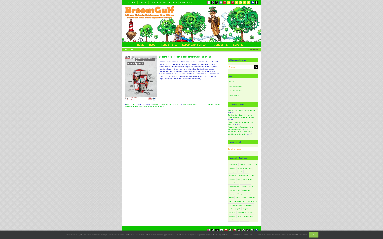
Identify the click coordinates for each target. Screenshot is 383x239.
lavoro (244, 197)
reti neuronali (242, 212)
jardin (238, 197)
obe (230, 201)
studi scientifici (248, 216)
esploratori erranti (234, 190)
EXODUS (156, 104)
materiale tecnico (151, 106)
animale (242, 164)
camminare (192, 104)
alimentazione (233, 164)
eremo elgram (245, 183)
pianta (231, 209)
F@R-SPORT (164, 104)
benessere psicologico (244, 168)
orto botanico (252, 201)
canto (240, 172)
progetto (237, 209)
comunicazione (243, 175)
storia (239, 216)
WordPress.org (234, 95)
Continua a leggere (214, 104)
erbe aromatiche (248, 179)
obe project (237, 201)
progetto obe (247, 209)
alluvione (186, 104)
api (256, 164)
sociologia (232, 216)
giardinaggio (246, 190)
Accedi (231, 82)
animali (250, 164)
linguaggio (252, 197)
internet (231, 197)
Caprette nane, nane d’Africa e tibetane (241, 110)
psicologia (232, 212)
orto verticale (248, 205)
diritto (252, 175)
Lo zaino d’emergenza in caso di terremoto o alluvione (185, 57)
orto (244, 201)
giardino (231, 194)
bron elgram (232, 172)
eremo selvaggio (234, 186)
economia (232, 179)
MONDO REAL (174, 104)
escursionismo (141, 106)
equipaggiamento (130, 106)
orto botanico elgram (235, 205)
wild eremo (244, 220)
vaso (236, 220)
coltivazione (232, 175)
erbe (238, 179)
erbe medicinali (233, 183)
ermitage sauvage (247, 186)
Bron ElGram (130, 104)
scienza (250, 212)
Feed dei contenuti (235, 86)
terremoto (161, 106)
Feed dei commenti (235, 91)
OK (313, 235)
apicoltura (232, 168)
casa (246, 172)
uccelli (231, 220)
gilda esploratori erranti (243, 194)
